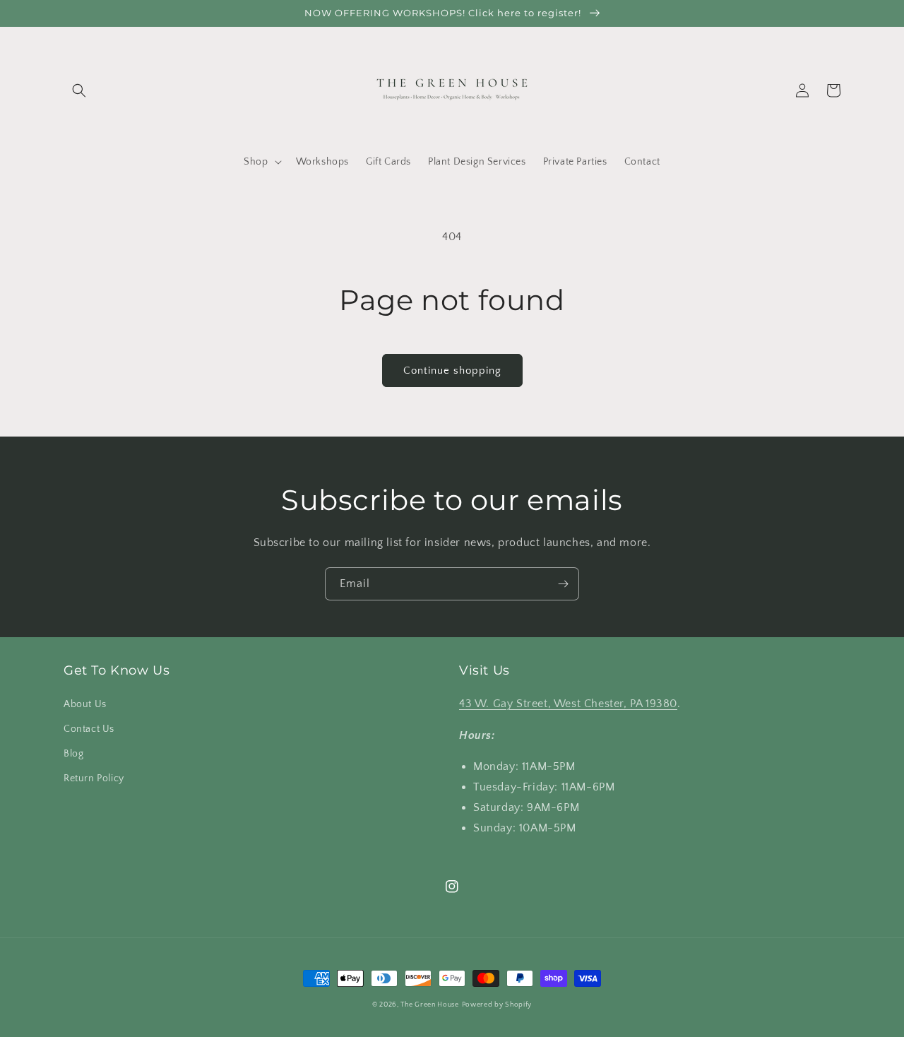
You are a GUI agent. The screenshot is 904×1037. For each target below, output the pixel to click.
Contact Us (89, 729)
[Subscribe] (562, 583)
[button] (79, 90)
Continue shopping (452, 371)
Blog (73, 753)
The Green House (429, 1005)
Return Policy (94, 778)
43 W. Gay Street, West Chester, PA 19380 (568, 703)
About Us (85, 704)
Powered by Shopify (497, 1005)
